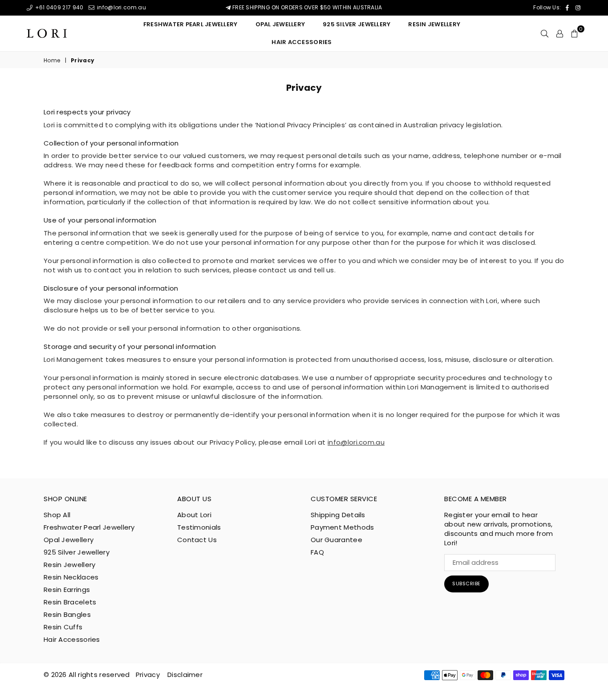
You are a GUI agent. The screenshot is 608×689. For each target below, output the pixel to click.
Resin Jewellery (70, 564)
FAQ (317, 552)
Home (52, 60)
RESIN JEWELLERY (434, 24)
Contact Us (197, 539)
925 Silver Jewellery (356, 24)
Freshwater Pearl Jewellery (190, 24)
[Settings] (559, 33)
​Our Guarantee (336, 539)
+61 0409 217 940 (58, 7)
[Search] (544, 33)
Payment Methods (342, 527)
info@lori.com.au (121, 7)
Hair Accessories (302, 42)
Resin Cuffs (63, 627)
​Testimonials (199, 527)
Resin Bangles (67, 614)
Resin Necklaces (71, 577)
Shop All (57, 514)
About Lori (194, 514)
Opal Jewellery (280, 24)
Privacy (148, 674)
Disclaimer (185, 674)
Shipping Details (338, 514)
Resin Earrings (67, 589)
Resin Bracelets (70, 602)
